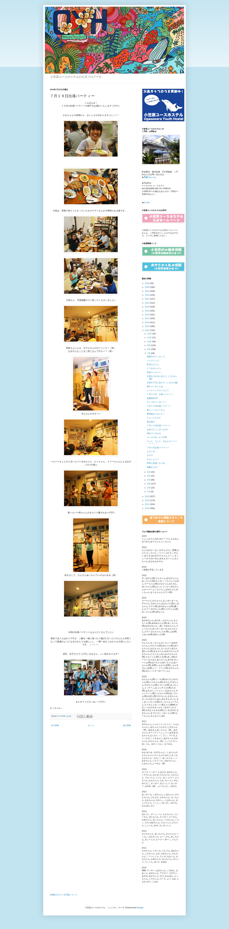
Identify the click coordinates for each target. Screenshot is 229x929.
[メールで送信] (78, 716)
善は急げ (151, 422)
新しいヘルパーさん (156, 410)
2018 (147, 314)
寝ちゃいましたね (155, 386)
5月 (149, 476)
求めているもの (154, 433)
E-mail (147, 202)
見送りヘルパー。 (155, 372)
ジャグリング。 (154, 360)
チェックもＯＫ (154, 418)
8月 (149, 349)
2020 (147, 307)
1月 (149, 491)
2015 (147, 326)
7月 (149, 353)
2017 (147, 318)
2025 (147, 287)
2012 (147, 500)
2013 (147, 496)
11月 (149, 337)
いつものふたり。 (155, 368)
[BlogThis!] (81, 716)
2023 (147, 295)
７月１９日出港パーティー (159, 406)
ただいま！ (152, 451)
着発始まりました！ (156, 414)
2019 (147, 311)
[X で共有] (85, 716)
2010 (147, 508)
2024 (147, 291)
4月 (149, 480)
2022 (147, 299)
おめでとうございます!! (157, 429)
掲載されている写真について (64, 894)
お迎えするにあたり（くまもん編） (163, 382)
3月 (149, 484)
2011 (147, 504)
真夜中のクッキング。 (157, 356)
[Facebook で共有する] (88, 716)
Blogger (140, 907)
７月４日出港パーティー (158, 447)
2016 (147, 322)
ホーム (91, 725)
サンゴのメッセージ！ (157, 402)
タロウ (150, 455)
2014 (147, 330)
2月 (149, 488)
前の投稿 (127, 725)
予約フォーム (150, 177)
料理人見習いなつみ (156, 463)
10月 (149, 341)
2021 (147, 303)
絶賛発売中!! (152, 398)
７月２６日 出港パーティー (160, 394)
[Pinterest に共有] (91, 716)
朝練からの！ (153, 467)
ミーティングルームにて (158, 390)
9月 (149, 345)
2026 (147, 283)
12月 (149, 334)
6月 (149, 472)
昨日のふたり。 (154, 364)
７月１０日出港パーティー (159, 425)
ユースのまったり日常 (157, 437)
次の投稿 (55, 725)
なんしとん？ (153, 459)
